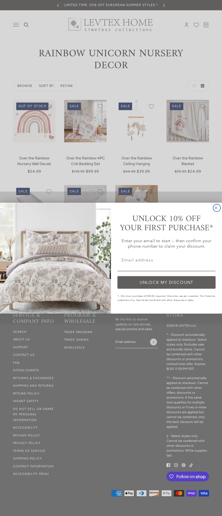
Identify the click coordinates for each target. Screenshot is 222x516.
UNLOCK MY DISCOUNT (167, 282)
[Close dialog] (216, 207)
